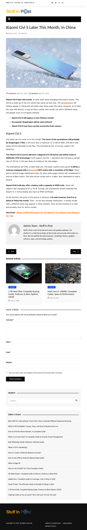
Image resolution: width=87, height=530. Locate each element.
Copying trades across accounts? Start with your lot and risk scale (32, 495)
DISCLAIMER (67, 523)
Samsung (33, 170)
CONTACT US (18, 3)
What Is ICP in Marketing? (17, 447)
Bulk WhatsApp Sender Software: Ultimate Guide (26, 442)
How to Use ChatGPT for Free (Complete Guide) (25, 468)
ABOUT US (9, 3)
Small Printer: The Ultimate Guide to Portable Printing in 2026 (31, 484)
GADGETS (24, 33)
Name (8, 342)
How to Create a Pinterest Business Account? (24, 453)
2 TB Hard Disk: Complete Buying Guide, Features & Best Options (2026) (23, 294)
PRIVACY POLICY (50, 526)
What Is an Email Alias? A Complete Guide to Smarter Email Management (35, 437)
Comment (10, 320)
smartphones (67, 103)
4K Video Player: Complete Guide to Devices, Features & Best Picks (32, 474)
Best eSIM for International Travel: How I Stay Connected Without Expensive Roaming (39, 421)
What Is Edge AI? (14, 463)
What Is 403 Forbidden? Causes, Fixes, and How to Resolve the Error (33, 426)
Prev (12, 251)
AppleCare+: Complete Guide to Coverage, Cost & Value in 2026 (31, 479)
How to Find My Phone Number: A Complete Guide (27, 432)
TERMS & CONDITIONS (53, 523)
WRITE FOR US (29, 3)
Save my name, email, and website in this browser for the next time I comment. (36, 373)
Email (8, 352)
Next (74, 251)
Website (9, 362)
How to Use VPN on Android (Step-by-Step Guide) (26, 458)
